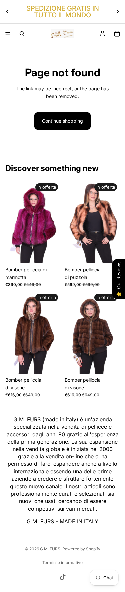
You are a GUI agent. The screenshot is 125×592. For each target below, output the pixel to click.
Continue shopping (62, 121)
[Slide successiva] (117, 11)
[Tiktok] (63, 577)
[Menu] (7, 33)
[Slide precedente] (7, 11)
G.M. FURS (50, 548)
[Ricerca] (22, 33)
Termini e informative (62, 562)
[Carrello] (117, 33)
